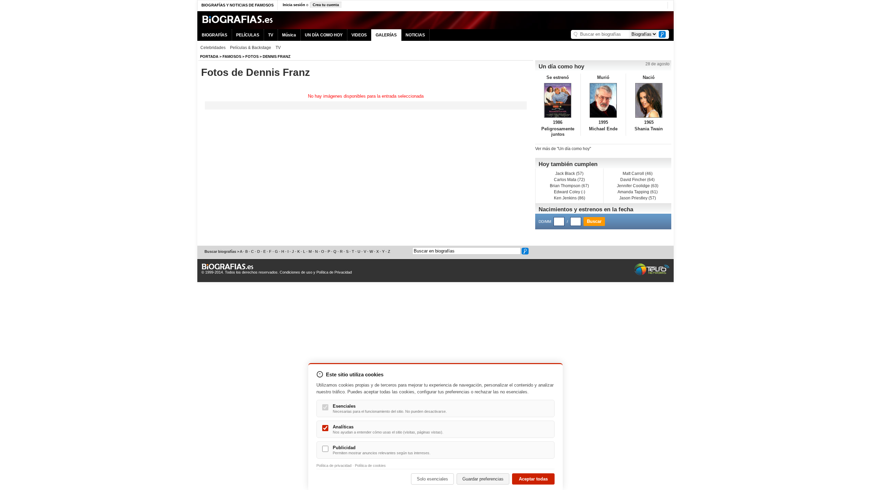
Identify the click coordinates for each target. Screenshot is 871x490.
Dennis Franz (277, 56)
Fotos (252, 56)
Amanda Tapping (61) (638, 192)
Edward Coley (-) (569, 192)
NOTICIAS (415, 35)
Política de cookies (370, 465)
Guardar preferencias (483, 478)
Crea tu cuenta (326, 5)
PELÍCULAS (247, 35)
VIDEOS (359, 35)
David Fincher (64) (637, 179)
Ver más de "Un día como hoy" (563, 148)
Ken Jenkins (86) (569, 198)
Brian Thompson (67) (569, 185)
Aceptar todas (533, 478)
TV (270, 35)
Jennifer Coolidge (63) (637, 185)
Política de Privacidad (334, 272)
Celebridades (213, 47)
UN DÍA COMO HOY (324, 35)
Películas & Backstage (250, 47)
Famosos (232, 56)
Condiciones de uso (296, 272)
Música (289, 35)
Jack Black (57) (569, 173)
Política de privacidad (333, 465)
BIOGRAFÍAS (214, 35)
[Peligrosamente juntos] (557, 100)
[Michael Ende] (603, 100)
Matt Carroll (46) (638, 173)
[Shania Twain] (648, 100)
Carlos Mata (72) (569, 179)
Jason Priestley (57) (637, 198)
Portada (209, 56)
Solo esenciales (432, 478)
